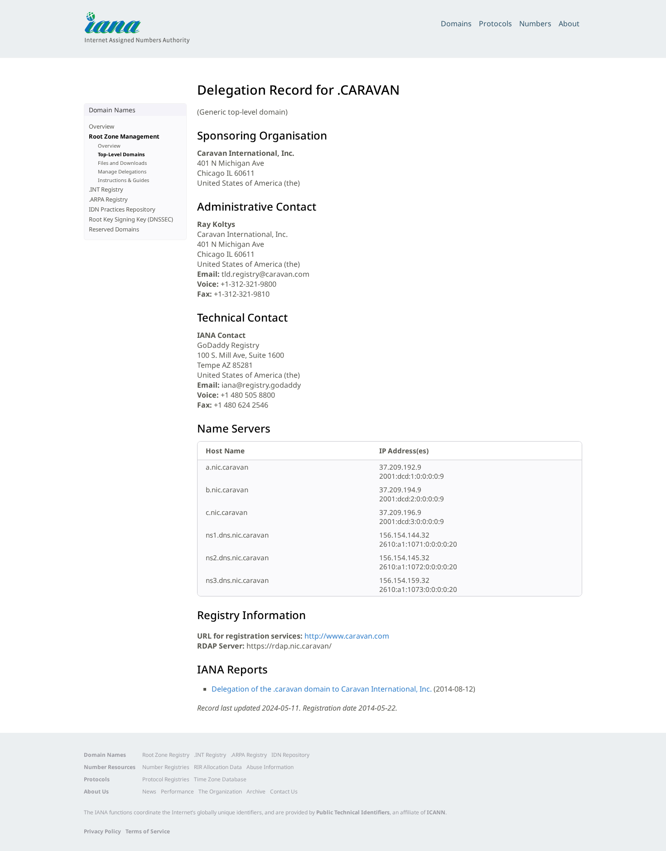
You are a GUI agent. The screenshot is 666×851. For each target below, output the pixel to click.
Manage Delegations (122, 171)
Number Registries (165, 767)
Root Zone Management (124, 136)
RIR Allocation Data (218, 767)
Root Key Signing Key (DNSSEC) (131, 219)
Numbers (535, 24)
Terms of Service (147, 831)
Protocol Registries (165, 779)
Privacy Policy (102, 831)
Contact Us (284, 791)
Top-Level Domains (121, 154)
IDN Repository (290, 755)
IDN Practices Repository (122, 209)
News (149, 791)
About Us (96, 791)
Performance (177, 791)
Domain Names (105, 755)
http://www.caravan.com (346, 636)
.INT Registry (106, 189)
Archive (255, 791)
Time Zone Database (220, 779)
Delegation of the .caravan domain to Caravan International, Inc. (322, 689)
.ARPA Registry (108, 199)
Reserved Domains (114, 229)
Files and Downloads (122, 162)
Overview (101, 126)
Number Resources (109, 767)
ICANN (436, 812)
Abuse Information (270, 767)
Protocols (495, 24)
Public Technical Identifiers (353, 812)
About (569, 24)
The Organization (220, 791)
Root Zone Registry (165, 755)
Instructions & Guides (123, 180)
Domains (456, 24)
